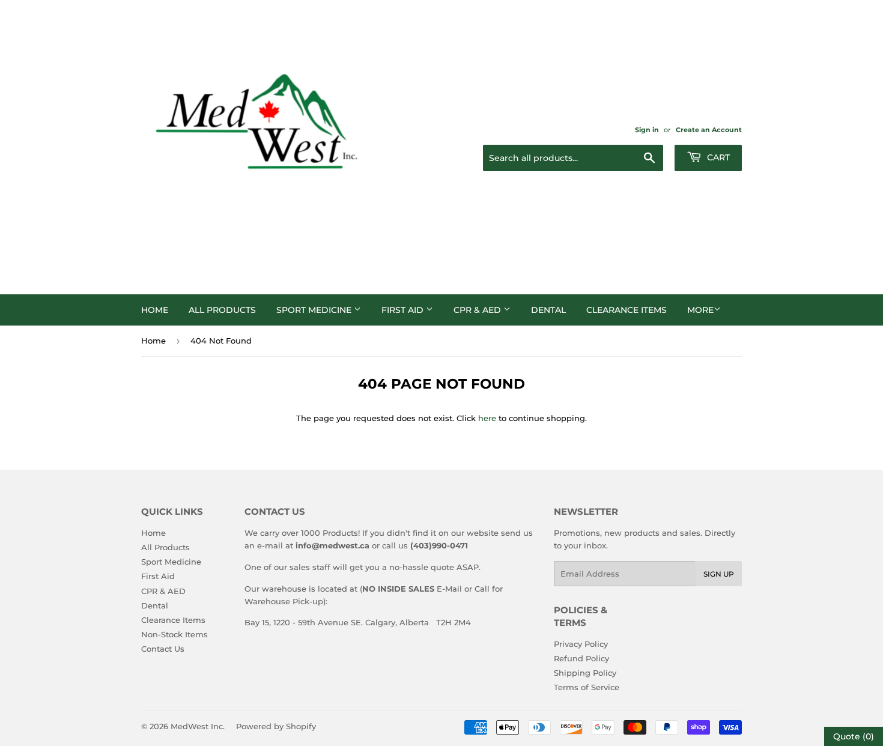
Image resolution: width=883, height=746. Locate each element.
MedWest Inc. (198, 726)
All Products (222, 310)
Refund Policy (581, 658)
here (487, 418)
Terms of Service (586, 687)
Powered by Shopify (276, 726)
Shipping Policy (585, 673)
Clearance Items (626, 310)
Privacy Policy (581, 644)
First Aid (403, 310)
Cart (717, 157)
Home (154, 310)
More (700, 310)
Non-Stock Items (174, 634)
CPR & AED (478, 310)
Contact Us (162, 649)
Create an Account (709, 130)
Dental (548, 310)
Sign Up (718, 573)
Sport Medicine (315, 310)
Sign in (647, 130)
